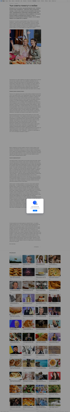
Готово (35, 210)
